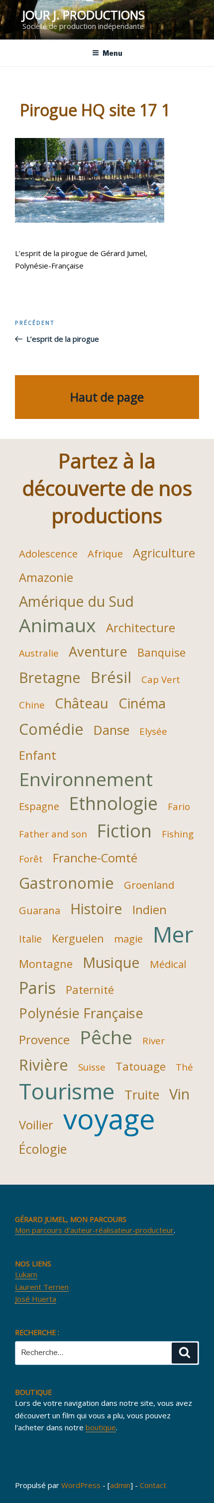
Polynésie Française (81, 1013)
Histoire (96, 908)
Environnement (86, 779)
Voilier (36, 1125)
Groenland (149, 885)
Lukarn (26, 1274)
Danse (111, 729)
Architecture (140, 628)
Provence (44, 1040)
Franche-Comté (95, 858)
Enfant (37, 755)
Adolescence (48, 553)
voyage (109, 1118)
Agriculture (164, 553)
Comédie (51, 728)
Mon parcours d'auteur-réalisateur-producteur (94, 1230)
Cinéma (142, 703)
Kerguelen (78, 938)
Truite (141, 1094)
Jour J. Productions (83, 14)
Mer (173, 934)
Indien (149, 910)
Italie (30, 939)
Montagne (46, 963)
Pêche (106, 1037)
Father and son (53, 833)
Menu (112, 53)
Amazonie (46, 577)
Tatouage (140, 1066)
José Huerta (35, 1299)
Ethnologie (113, 803)
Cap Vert (160, 679)
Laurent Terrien (42, 1287)
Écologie (43, 1148)
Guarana (39, 910)
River (153, 1040)
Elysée (153, 731)
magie (128, 939)
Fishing (178, 833)
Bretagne (50, 677)
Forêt (31, 858)
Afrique (105, 553)
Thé (184, 1067)
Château (81, 703)
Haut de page (107, 397)
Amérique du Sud (76, 601)
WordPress (81, 1485)
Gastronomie (66, 882)
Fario (179, 806)
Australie (39, 653)
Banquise (161, 652)
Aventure (98, 651)
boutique (101, 1427)
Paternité (90, 989)
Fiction (124, 830)
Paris (37, 987)
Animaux (57, 625)
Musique (111, 962)
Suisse (92, 1067)
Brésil (111, 677)
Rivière (43, 1064)
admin (120, 1485)
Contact (153, 1485)
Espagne (39, 806)
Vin (179, 1093)
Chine (32, 704)
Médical (168, 964)
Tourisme (66, 1091)
